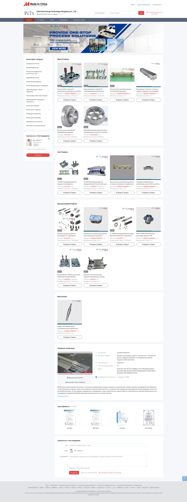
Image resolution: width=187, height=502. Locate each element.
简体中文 (48, 487)
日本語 (61, 487)
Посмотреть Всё (62, 396)
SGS (127, 377)
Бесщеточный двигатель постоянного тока (34, 72)
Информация (138, 485)
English (42, 487)
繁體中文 (54, 487)
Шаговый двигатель (32, 67)
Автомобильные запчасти (34, 122)
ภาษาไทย (132, 487)
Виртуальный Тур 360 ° (76, 378)
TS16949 (122, 428)
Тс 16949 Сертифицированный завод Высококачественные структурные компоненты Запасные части (122, 236)
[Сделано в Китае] (35, 4)
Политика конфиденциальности (87, 485)
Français (67, 487)
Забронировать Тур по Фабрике (75, 382)
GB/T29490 (148, 428)
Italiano (93, 487)
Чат (37, 145)
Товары (41, 20)
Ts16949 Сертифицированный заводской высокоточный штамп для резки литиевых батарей (95, 184)
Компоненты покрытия (33, 110)
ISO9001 (69, 428)
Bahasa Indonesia (154, 487)
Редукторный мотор (32, 77)
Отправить (74, 473)
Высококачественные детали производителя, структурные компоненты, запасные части (66, 236)
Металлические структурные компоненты (35, 101)
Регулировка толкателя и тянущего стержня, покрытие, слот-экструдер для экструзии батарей (147, 91)
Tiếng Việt (145, 487)
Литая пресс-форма (32, 106)
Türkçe (138, 487)
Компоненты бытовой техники (35, 125)
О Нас (52, 20)
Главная (29, 20)
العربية (114, 487)
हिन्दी (127, 487)
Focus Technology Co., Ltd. (92, 491)
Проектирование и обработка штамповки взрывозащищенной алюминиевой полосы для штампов (95, 91)
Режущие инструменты (33, 114)
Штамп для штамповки (33, 118)
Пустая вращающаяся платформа (37, 85)
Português (86, 487)
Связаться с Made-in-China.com (106, 485)
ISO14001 (96, 428)
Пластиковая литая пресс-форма (36, 96)
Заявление (54, 485)
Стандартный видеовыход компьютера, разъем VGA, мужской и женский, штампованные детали (147, 184)
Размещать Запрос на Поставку (110, 473)
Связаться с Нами (79, 20)
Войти (133, 4)
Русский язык (101, 487)
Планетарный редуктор (33, 81)
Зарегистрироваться (143, 4)
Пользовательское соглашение (67, 485)
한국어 (108, 487)
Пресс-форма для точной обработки (34, 91)
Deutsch (80, 487)
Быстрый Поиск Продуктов (124, 485)
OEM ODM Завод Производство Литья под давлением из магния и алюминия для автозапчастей (96, 132)
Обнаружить (63, 20)
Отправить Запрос (69, 100)
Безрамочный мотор (32, 63)
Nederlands (121, 487)
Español (73, 487)
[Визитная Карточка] (49, 138)
